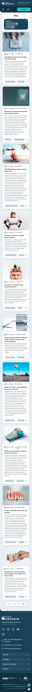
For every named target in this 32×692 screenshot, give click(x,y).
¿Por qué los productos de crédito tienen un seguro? (14, 236)
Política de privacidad (20, 688)
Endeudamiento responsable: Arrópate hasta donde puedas (15, 58)
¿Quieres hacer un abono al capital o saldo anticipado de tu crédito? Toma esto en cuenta (15, 574)
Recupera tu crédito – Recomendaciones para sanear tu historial (15, 388)
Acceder (23, 9)
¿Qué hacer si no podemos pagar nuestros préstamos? (13, 286)
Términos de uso (10, 688)
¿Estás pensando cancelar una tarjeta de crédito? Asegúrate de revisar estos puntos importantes (15, 339)
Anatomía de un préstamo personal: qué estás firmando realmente (15, 112)
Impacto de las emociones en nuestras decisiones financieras (15, 452)
